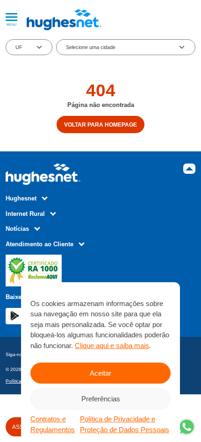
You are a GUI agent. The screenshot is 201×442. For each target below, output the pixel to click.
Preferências (100, 399)
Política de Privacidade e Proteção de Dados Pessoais (124, 424)
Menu (11, 24)
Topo (189, 169)
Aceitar (100, 373)
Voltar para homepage (100, 124)
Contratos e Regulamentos (52, 424)
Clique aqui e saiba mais (112, 345)
